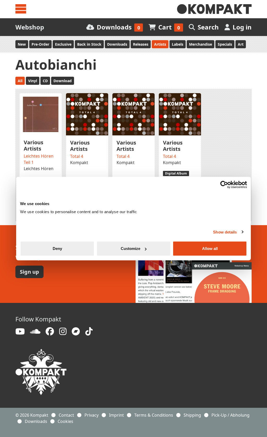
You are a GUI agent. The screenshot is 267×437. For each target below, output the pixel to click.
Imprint (116, 415)
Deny (57, 248)
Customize (130, 248)
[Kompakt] (214, 9)
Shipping (192, 415)
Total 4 (76, 156)
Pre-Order (40, 44)
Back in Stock (89, 44)
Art (241, 44)
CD (45, 80)
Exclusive (63, 44)
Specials (225, 44)
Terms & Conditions (153, 415)
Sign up (29, 271)
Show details (225, 232)
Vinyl (32, 80)
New (22, 44)
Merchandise (200, 44)
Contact (66, 415)
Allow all (210, 248)
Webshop (29, 27)
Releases (140, 44)
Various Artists (33, 145)
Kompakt (79, 162)
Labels (177, 44)
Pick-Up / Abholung (230, 415)
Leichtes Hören (38, 168)
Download (62, 80)
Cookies (65, 421)
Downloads (117, 44)
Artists (160, 44)
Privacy (91, 415)
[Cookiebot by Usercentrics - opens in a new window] (224, 184)
